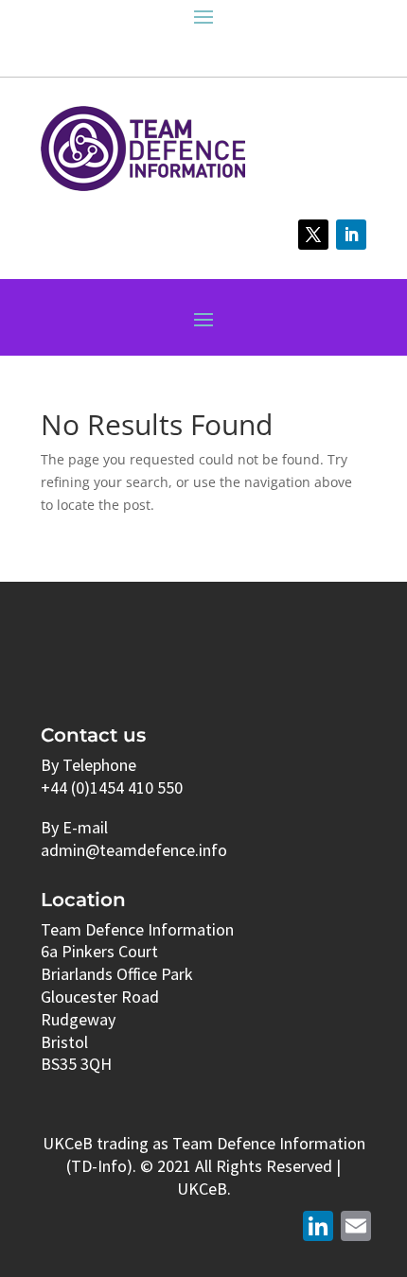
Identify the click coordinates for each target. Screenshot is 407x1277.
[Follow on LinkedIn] (351, 234)
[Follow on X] (313, 234)
